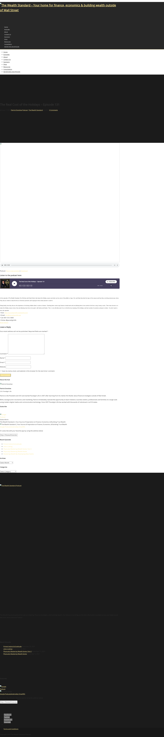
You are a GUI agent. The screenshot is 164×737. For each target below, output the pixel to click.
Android (14, 427)
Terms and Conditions (10, 729)
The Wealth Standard (35, 110)
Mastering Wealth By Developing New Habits (18, 454)
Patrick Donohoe (16, 110)
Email (2, 362)
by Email (20, 427)
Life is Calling (7, 446)
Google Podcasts (5, 427)
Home (5, 52)
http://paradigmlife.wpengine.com (16, 313)
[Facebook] (1, 23)
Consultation (7, 69)
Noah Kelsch (4, 323)
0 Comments (53, 110)
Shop (5, 64)
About (5, 57)
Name (2, 358)
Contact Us (7, 59)
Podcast (25, 110)
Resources (6, 67)
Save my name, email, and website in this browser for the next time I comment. (28, 371)
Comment (4, 354)
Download (24, 271)
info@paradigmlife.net (13, 315)
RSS (24, 427)
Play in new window (12, 271)
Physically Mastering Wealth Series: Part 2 (17, 449)
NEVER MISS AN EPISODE (11, 46)
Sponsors (6, 62)
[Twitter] (3, 23)
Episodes (6, 55)
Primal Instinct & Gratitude (12, 444)
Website (2, 367)
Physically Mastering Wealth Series (15, 451)
